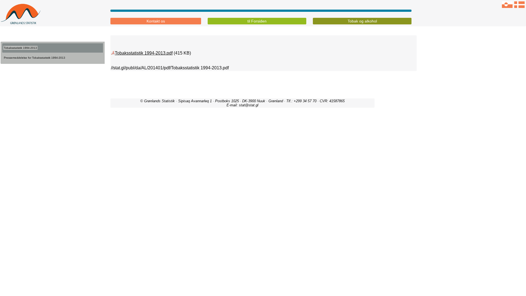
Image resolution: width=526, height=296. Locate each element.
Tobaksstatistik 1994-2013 (20, 47)
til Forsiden (257, 21)
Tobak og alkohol (362, 21)
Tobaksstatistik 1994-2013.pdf (144, 53)
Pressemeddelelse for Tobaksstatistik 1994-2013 (34, 57)
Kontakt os (156, 21)
